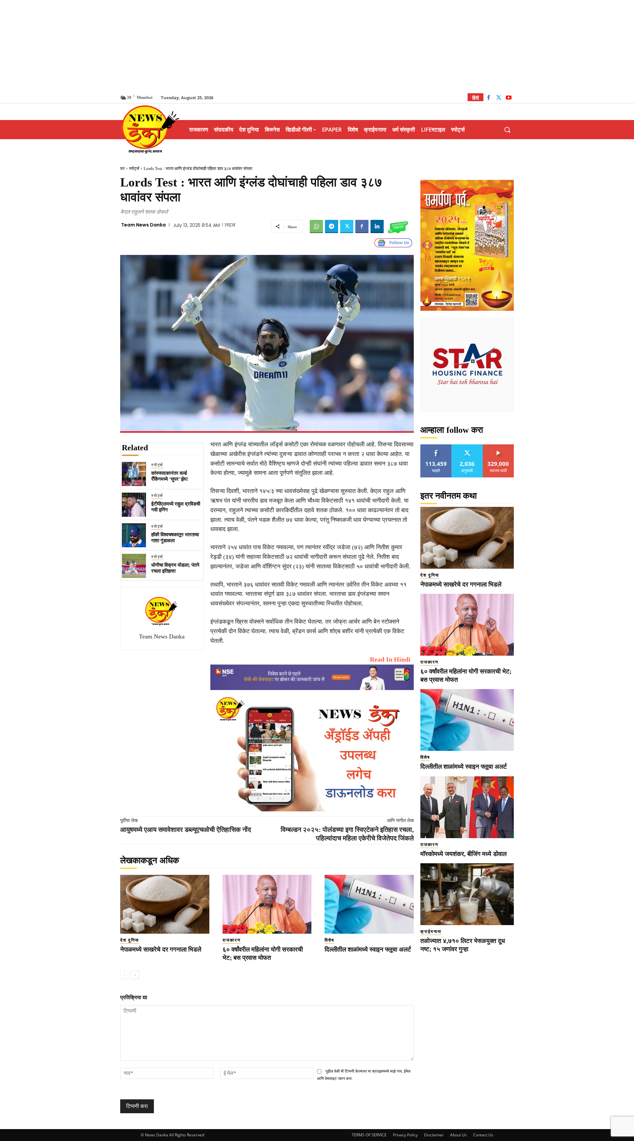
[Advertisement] (317, 46)
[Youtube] (509, 98)
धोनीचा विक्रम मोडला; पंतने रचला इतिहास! (175, 568)
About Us (458, 1135)
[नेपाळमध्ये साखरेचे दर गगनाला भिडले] (164, 904)
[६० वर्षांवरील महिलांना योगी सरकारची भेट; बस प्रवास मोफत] (267, 904)
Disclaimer (434, 1135)
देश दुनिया (129, 940)
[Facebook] (488, 98)
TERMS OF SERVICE (369, 1135)
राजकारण (232, 940)
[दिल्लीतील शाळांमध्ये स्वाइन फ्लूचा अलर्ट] (369, 904)
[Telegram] (331, 226)
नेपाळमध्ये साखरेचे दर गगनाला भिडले (160, 949)
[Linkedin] (377, 226)
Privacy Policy (405, 1135)
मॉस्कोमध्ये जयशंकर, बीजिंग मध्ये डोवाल (463, 853)
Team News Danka (143, 225)
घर (122, 168)
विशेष (329, 940)
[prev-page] (124, 975)
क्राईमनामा (430, 931)
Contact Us (483, 1135)
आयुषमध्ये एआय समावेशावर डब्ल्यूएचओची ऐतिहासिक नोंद (185, 829)
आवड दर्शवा (436, 446)
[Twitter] (499, 98)
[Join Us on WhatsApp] (398, 226)
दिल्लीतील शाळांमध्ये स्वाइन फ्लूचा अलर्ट (368, 949)
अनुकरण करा (467, 446)
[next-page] (135, 975)
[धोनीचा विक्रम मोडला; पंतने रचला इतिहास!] (134, 566)
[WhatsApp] (316, 226)
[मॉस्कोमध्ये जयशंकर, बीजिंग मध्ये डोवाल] (467, 807)
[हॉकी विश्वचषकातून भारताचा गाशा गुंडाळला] (134, 535)
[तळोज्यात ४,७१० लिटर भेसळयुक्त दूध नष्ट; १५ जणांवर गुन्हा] (467, 894)
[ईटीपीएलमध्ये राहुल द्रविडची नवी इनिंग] (134, 505)
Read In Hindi (390, 659)
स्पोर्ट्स (134, 168)
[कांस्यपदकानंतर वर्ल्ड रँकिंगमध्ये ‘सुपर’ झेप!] (134, 474)
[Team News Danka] (161, 611)
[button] (507, 129)
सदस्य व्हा (498, 446)
